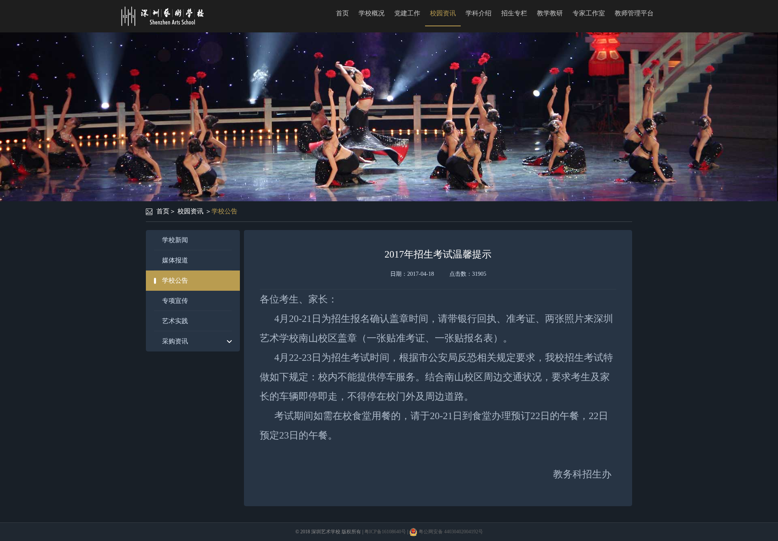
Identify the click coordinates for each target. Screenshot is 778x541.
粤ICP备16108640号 (385, 532)
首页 (342, 13)
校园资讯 (443, 13)
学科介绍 (479, 13)
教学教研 (550, 13)
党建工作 (407, 13)
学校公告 (224, 211)
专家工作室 (589, 13)
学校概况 (372, 13)
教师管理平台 (634, 13)
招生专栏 (514, 13)
